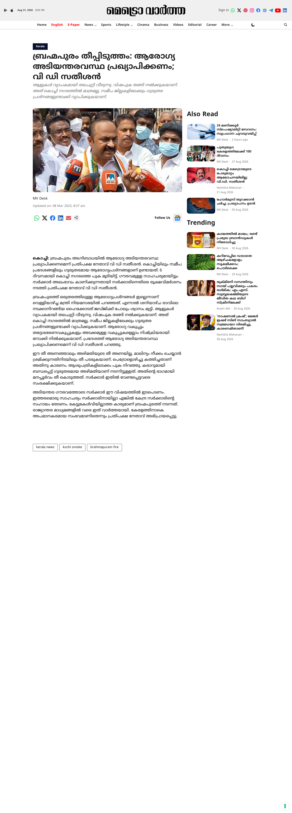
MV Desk (40, 198)
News (88, 25)
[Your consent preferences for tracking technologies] (285, 806)
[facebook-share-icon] (52, 220)
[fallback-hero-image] (201, 132)
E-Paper (74, 25)
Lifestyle (122, 25)
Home (41, 25)
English (57, 25)
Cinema (143, 25)
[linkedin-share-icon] (60, 220)
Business (161, 25)
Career (211, 25)
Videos (178, 25)
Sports (106, 25)
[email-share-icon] (68, 220)
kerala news (45, 447)
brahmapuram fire (104, 447)
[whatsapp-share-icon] (37, 220)
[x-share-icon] (45, 220)
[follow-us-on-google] (177, 218)
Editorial (195, 25)
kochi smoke (72, 447)
